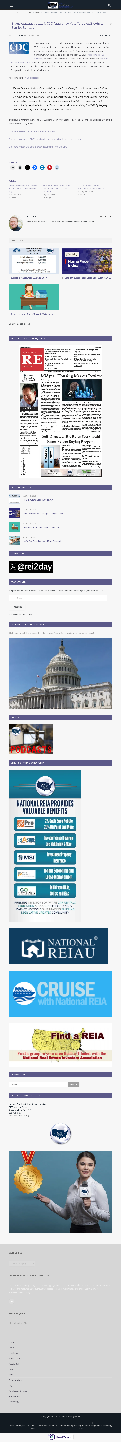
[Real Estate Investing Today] (60, 5)
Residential (14, 1363)
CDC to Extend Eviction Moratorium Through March (90, 187)
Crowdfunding (15, 1380)
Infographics (14, 1396)
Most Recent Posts (21, 487)
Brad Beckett (17, 35)
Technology (14, 1401)
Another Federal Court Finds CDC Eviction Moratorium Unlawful (56, 188)
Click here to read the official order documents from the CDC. (38, 146)
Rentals (108, 35)
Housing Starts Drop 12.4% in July (29, 277)
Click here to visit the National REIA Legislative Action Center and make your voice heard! (51, 632)
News (102, 35)
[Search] (109, 5)
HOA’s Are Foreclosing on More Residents (42, 541)
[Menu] (12, 5)
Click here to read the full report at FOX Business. (32, 131)
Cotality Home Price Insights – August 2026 (87, 277)
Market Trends (15, 1358)
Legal (11, 1385)
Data (11, 1369)
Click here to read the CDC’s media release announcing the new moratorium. (45, 139)
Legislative (13, 1353)
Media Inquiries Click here (21, 1323)
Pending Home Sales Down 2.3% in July (32, 314)
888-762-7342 (15, 1112)
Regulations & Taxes (18, 1391)
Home (11, 1342)
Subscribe (17, 607)
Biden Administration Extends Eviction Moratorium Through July (23, 188)
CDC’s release (31, 77)
